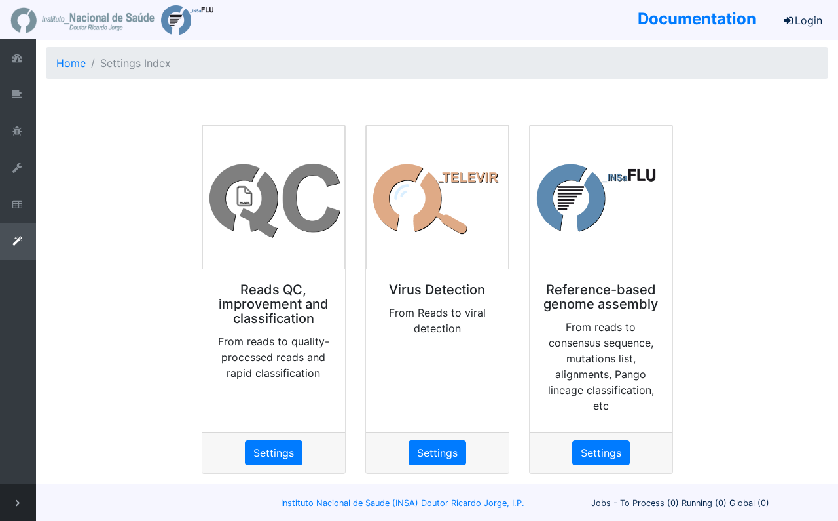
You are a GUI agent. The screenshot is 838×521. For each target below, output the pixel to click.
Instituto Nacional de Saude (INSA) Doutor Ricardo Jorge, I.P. (402, 503)
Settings (273, 452)
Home (71, 62)
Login (808, 20)
